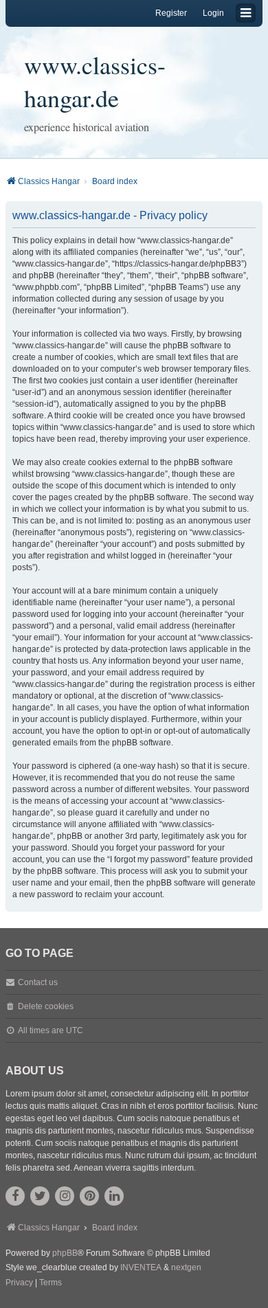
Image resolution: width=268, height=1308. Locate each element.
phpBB (65, 1253)
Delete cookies (46, 1006)
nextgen (186, 1267)
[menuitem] (19, 1283)
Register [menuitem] (171, 13)
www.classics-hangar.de (95, 81)
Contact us (38, 982)
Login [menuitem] (213, 13)
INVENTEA (140, 1267)
